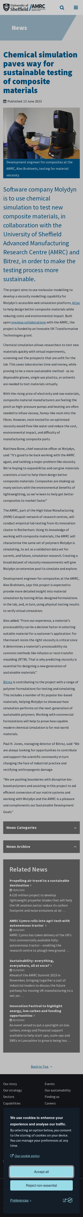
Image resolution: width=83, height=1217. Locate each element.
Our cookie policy (27, 1156)
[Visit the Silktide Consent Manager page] (68, 1200)
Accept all (41, 1171)
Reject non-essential (41, 1185)
